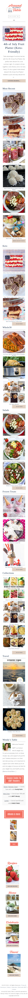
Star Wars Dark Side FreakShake (14, 567)
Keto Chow (6, 794)
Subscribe (14, 987)
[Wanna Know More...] (9, 771)
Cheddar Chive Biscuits (14, 731)
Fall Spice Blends (14, 404)
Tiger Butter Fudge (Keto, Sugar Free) (14, 115)
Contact (14, 989)
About (9, 987)
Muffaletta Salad (14, 214)
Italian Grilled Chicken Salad (14, 485)
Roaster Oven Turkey (14, 379)
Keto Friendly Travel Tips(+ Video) (14, 682)
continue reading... (14, 80)
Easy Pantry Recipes (14, 648)
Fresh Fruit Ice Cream (14, 518)
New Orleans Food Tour (14, 707)
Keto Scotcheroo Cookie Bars (14, 139)
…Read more (19, 652)
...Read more (19, 323)
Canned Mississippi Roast (14, 164)
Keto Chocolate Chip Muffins (14, 238)
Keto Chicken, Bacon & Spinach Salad (14, 461)
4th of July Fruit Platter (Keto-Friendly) (14, 48)
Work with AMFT (22, 987)
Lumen (6, 801)
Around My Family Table (15, 8)
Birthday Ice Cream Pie (14, 542)
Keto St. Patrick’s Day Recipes (14, 599)
